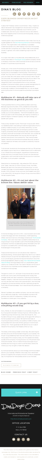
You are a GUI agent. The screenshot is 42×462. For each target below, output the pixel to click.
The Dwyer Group (20, 59)
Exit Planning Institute (22, 42)
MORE (38, 2)
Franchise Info (16, 2)
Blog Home (6, 372)
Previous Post (19, 372)
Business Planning (11, 365)
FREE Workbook (28, 2)
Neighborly (5, 2)
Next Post (33, 372)
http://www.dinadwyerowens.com (20, 419)
